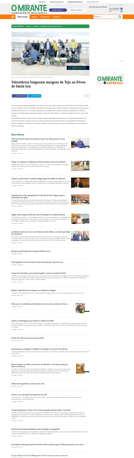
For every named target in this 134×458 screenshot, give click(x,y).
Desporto (13, 153)
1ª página (28, 26)
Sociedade (36, 26)
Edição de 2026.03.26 (18, 26)
